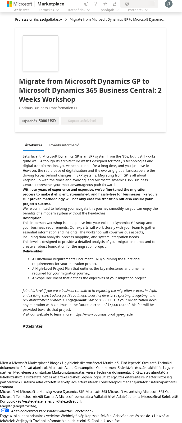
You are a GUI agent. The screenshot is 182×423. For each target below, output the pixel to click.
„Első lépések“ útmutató (138, 362)
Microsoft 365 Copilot (160, 391)
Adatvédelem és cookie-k (133, 415)
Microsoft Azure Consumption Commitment (83, 367)
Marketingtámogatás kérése (74, 372)
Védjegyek (24, 420)
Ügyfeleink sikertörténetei (82, 362)
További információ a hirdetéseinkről (62, 420)
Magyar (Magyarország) (18, 406)
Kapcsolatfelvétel (98, 415)
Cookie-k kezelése (105, 420)
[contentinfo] (66, 19)
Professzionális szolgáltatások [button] (38, 19)
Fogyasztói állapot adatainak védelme (30, 415)
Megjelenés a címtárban (32, 372)
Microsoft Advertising (125, 391)
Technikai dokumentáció (115, 372)
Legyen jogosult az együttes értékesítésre (113, 377)
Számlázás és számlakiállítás (140, 367)
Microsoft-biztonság (36, 391)
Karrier (49, 396)
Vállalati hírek (104, 396)
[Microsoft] (19, 4)
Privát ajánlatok (35, 367)
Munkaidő (110, 362)
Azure (57, 391)
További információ (64, 145)
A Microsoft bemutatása (74, 396)
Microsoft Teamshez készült (21, 396)
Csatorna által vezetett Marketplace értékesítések (59, 382)
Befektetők (170, 396)
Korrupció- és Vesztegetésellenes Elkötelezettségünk (41, 401)
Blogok (55, 362)
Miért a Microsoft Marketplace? (24, 362)
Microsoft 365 (96, 391)
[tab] (35, 145)
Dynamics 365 (74, 391)
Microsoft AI (9, 391)
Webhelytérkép (72, 415)
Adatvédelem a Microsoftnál (138, 396)
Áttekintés (33, 145)
